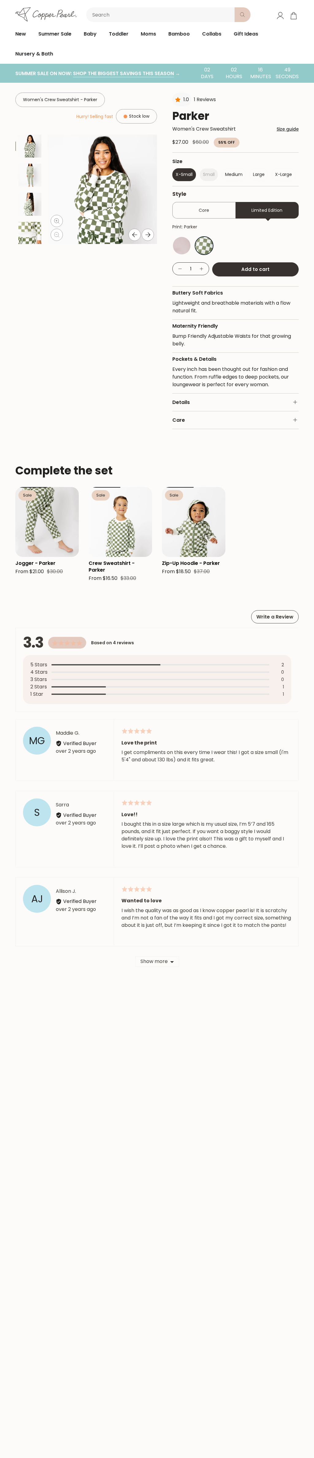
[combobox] (161, 14)
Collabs (211, 33)
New (20, 33)
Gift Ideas (246, 33)
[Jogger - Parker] (47, 522)
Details (181, 402)
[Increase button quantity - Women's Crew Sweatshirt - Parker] (201, 269)
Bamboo (179, 33)
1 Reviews (205, 99)
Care (178, 420)
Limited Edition (266, 210)
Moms (148, 33)
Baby (90, 33)
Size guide (288, 129)
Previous (134, 235)
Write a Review (274, 616)
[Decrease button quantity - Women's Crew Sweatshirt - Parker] (179, 269)
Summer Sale (54, 33)
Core (204, 210)
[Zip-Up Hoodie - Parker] (193, 522)
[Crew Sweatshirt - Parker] (120, 522)
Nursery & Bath (34, 53)
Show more (154, 961)
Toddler (118, 33)
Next (148, 235)
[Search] (243, 14)
